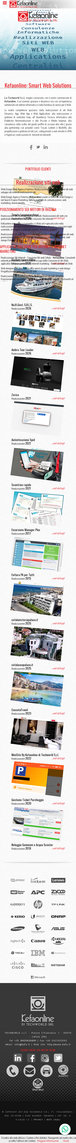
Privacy (38, 1120)
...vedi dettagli (58, 308)
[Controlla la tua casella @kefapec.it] (63, 1076)
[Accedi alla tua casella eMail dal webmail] (38, 1090)
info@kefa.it (22, 1044)
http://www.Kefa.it (59, 1044)
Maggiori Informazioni (48, 1140)
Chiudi (66, 1140)
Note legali (54, 1120)
